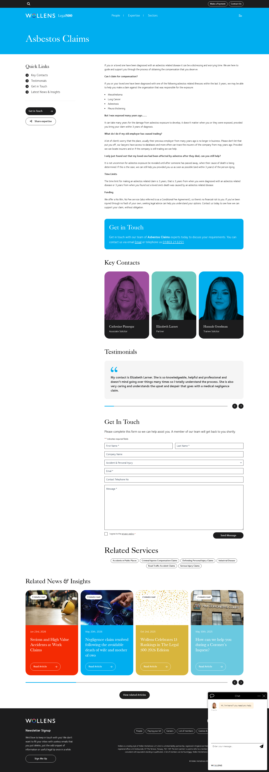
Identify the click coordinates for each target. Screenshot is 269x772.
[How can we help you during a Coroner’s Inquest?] (217, 632)
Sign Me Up (41, 758)
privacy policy (128, 533)
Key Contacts (39, 75)
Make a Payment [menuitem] (218, 3)
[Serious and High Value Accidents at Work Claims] (52, 632)
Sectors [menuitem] (153, 15)
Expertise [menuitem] (134, 15)
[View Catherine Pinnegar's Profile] (126, 305)
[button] (29, 4)
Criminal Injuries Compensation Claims (159, 560)
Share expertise (43, 121)
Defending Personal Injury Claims (197, 560)
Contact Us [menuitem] (236, 3)
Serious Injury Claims (190, 566)
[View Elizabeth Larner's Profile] (174, 305)
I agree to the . (122, 533)
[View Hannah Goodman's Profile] (221, 305)
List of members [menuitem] (186, 731)
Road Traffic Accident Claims (161, 566)
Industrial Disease (227, 560)
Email (138, 242)
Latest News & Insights (45, 92)
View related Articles (134, 694)
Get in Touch (39, 86)
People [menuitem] (116, 15)
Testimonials (39, 81)
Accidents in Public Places (125, 560)
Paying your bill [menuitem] (154, 731)
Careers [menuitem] (169, 731)
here (190, 752)
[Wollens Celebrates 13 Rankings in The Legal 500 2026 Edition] (162, 632)
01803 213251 (173, 242)
